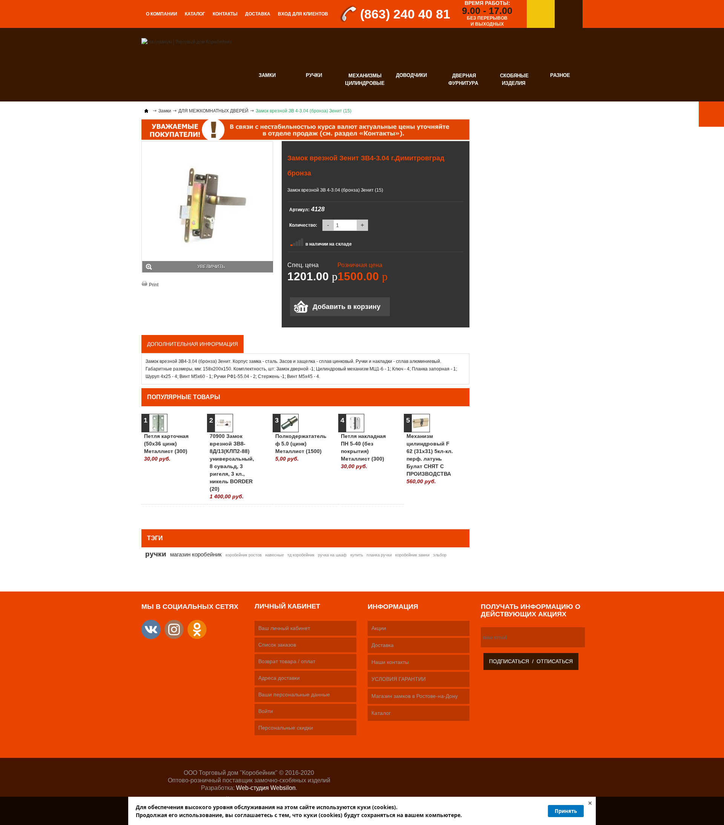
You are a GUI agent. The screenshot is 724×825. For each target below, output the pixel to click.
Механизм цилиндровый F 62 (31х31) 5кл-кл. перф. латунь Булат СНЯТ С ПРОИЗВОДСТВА (429, 458)
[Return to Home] (146, 111)
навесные (274, 555)
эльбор (439, 555)
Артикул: (299, 209)
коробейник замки (412, 555)
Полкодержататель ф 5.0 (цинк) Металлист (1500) (298, 447)
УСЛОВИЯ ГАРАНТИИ (398, 679)
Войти (265, 711)
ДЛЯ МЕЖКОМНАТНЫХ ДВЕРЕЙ (213, 111)
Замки (164, 111)
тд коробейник (300, 555)
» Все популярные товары (432, 514)
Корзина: (569, 14)
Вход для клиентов (303, 14)
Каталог (195, 14)
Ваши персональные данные (294, 694)
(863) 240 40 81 (405, 14)
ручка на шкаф (332, 555)
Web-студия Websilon (266, 788)
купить (356, 555)
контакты (225, 14)
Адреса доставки (279, 678)
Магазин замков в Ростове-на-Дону (414, 696)
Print (153, 284)
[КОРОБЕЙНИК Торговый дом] (186, 42)
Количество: (303, 225)
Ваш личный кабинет (284, 628)
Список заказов (277, 645)
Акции (378, 628)
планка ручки (379, 555)
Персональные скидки (285, 728)
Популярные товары (183, 397)
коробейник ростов (243, 555)
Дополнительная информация (192, 344)
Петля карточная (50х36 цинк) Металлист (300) (166, 447)
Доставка (257, 14)
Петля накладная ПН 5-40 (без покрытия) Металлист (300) (363, 451)
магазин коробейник (196, 554)
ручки (155, 554)
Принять (566, 811)
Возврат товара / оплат (286, 661)
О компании (161, 14)
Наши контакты (390, 662)
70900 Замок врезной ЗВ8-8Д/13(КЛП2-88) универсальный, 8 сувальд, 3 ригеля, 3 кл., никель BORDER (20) (232, 466)
